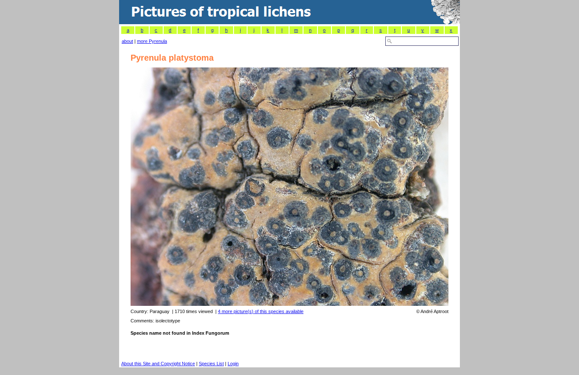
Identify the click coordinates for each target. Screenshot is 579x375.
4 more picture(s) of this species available (260, 311)
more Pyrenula (152, 41)
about (127, 41)
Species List (211, 363)
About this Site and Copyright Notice (158, 363)
